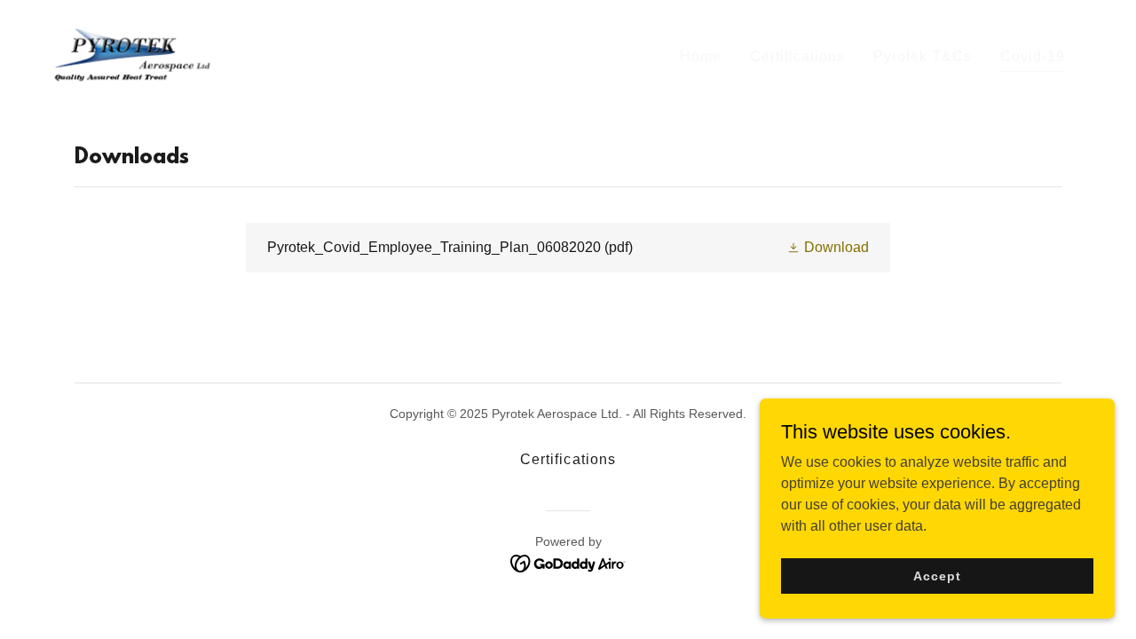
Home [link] (701, 56)
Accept (936, 575)
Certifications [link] (797, 56)
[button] (827, 247)
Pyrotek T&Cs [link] (922, 56)
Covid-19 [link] (1032, 56)
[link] (129, 53)
